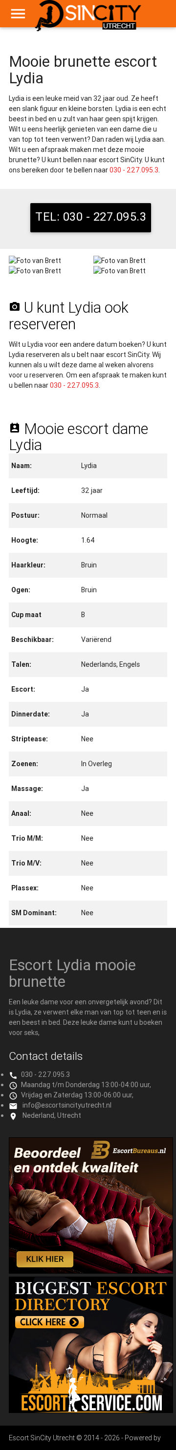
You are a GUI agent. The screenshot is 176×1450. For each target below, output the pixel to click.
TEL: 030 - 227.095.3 (90, 216)
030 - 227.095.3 (134, 170)
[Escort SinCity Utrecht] (88, 20)
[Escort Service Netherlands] (91, 1410)
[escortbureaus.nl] (91, 1271)
